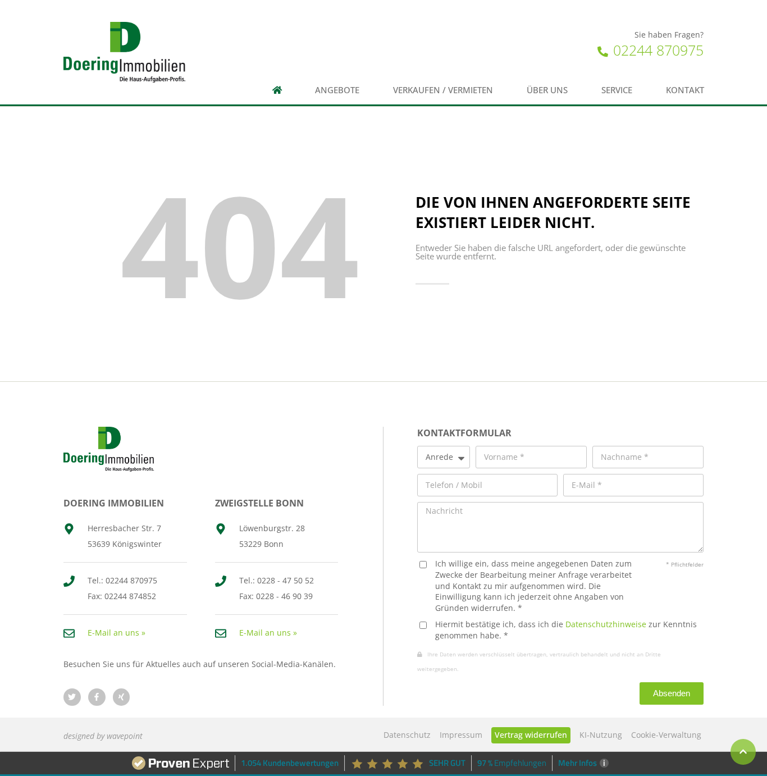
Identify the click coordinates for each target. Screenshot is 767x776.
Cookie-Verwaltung (666, 734)
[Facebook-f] (97, 697)
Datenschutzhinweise (605, 624)
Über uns (547, 90)
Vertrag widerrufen (531, 734)
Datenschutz (407, 734)
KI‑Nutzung (600, 734)
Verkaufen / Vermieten (443, 90)
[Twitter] (72, 697)
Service (616, 90)
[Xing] (121, 697)
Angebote (337, 90)
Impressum (461, 734)
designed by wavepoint (103, 736)
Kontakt (685, 90)
